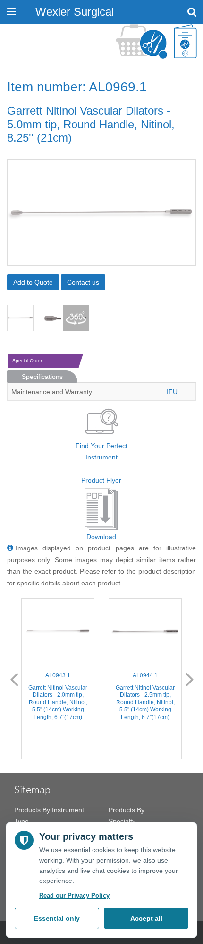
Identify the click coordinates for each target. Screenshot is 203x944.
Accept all (146, 918)
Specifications (42, 376)
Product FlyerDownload (101, 508)
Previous (14, 679)
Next (190, 679)
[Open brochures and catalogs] (185, 41)
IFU (172, 392)
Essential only (57, 918)
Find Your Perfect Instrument (101, 451)
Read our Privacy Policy (74, 895)
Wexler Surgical (74, 11)
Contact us (83, 282)
